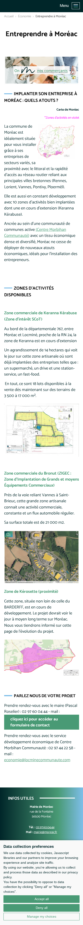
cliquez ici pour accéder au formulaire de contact (34, 722)
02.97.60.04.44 (45, 827)
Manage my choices (41, 916)
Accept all (42, 899)
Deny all (41, 908)
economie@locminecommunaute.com (37, 760)
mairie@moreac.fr (45, 832)
